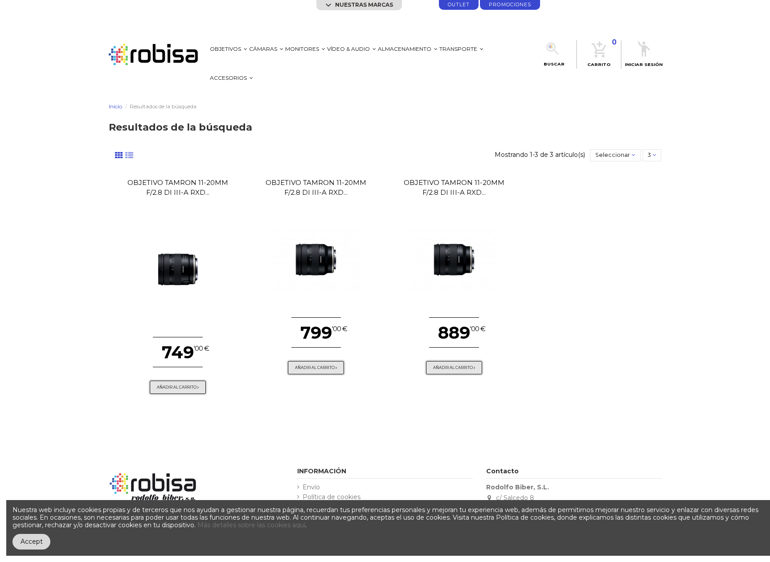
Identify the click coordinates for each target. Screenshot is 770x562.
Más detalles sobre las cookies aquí (251, 525)
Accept (31, 541)
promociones (510, 5)
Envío (311, 487)
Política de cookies (331, 497)
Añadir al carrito (177, 387)
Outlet (459, 5)
